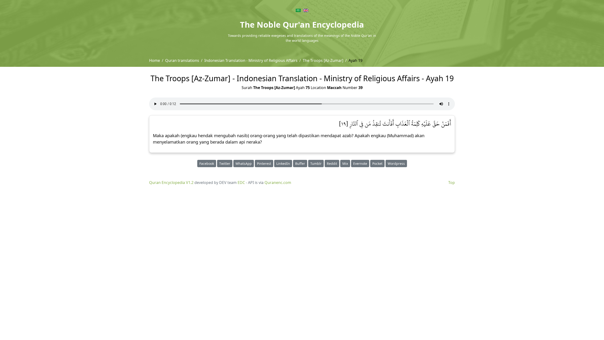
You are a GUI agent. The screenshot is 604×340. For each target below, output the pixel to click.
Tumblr (316, 163)
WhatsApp (243, 163)
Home (154, 60)
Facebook (206, 163)
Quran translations (182, 60)
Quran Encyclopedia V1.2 (171, 182)
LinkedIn (283, 163)
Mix (345, 163)
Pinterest (264, 163)
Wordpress (396, 163)
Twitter (224, 163)
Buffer (300, 163)
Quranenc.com (277, 182)
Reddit (332, 163)
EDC (241, 182)
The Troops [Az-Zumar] (323, 60)
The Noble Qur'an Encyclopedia (302, 24)
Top (451, 182)
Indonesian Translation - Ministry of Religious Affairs (251, 60)
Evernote (360, 163)
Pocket (377, 163)
